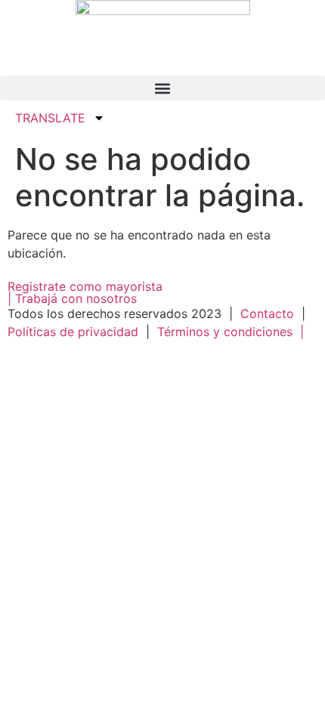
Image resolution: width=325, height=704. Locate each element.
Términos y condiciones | (230, 331)
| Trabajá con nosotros (72, 298)
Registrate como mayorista (85, 286)
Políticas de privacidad (75, 331)
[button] (162, 88)
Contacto (267, 313)
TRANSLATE (50, 117)
